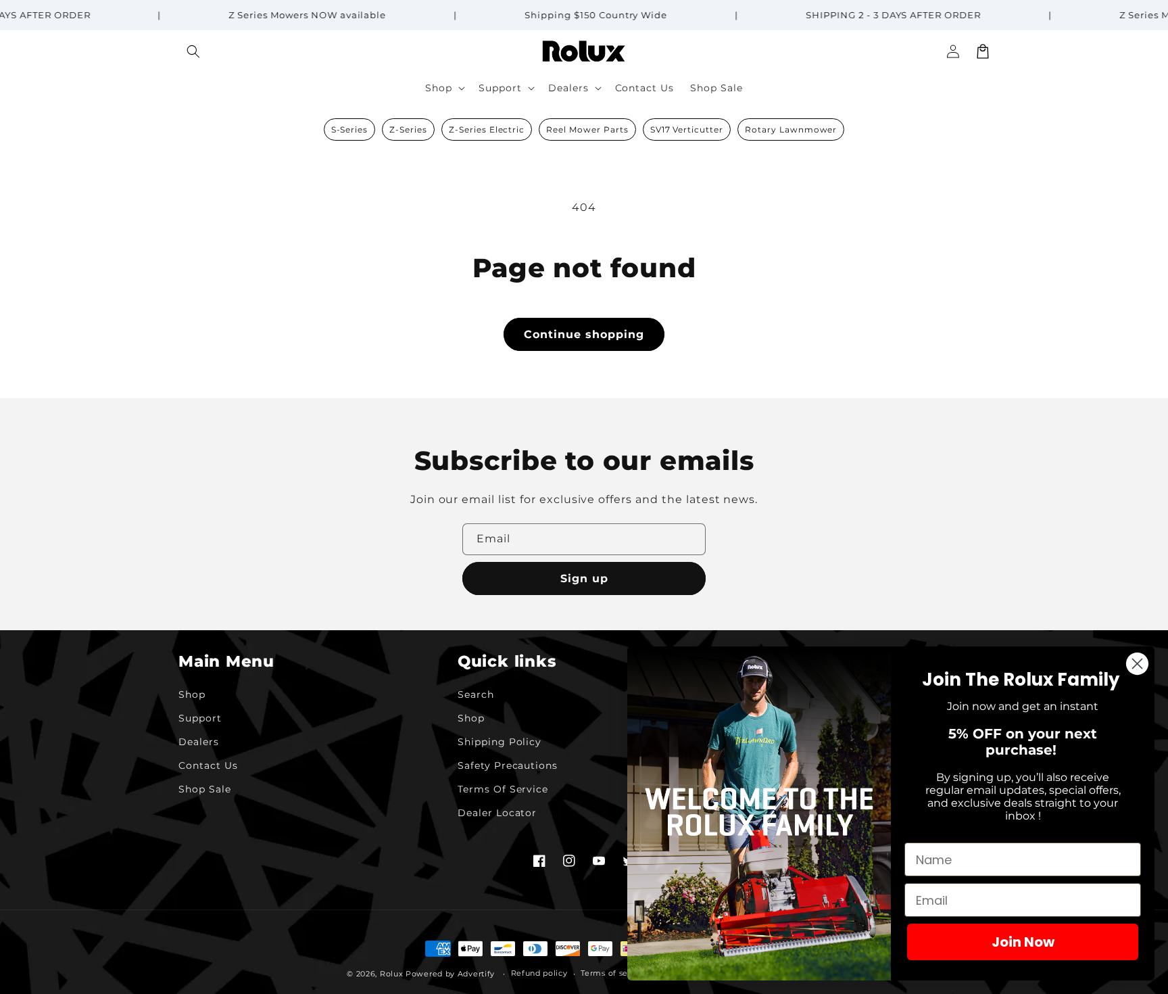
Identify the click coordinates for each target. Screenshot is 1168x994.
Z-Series (408, 129)
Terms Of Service (503, 789)
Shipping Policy (499, 742)
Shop (191, 694)
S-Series (349, 129)
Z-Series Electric (487, 129)
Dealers (198, 742)
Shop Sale (204, 789)
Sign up (584, 578)
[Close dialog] (1137, 664)
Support (200, 718)
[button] (193, 51)
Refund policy (539, 973)
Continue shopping (584, 334)
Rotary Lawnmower (791, 129)
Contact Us (208, 765)
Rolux (392, 973)
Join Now (1023, 941)
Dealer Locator (497, 813)
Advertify (476, 973)
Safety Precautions (508, 765)
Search (476, 694)
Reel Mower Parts (587, 129)
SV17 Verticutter (686, 129)
